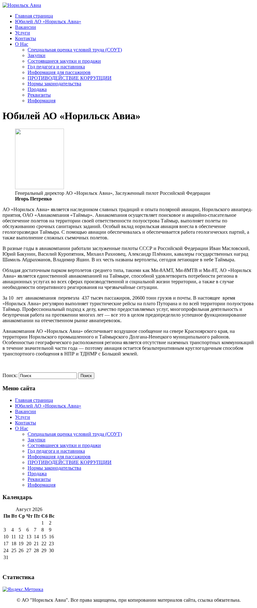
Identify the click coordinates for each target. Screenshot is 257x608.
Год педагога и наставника (56, 66)
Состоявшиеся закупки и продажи (64, 61)
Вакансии (25, 27)
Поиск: (10, 375)
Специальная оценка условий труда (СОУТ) (75, 49)
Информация (41, 100)
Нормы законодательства (54, 83)
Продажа (37, 89)
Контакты (25, 38)
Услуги (22, 32)
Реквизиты (39, 95)
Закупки (36, 55)
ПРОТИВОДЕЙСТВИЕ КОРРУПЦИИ (70, 78)
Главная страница (34, 16)
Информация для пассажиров (59, 72)
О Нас (21, 44)
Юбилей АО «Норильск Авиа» (48, 21)
